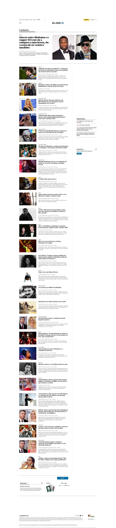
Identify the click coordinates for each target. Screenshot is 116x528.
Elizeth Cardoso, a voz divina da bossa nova (53, 364)
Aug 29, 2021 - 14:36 (52, 245)
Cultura (40, 378)
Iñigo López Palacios (42, 430)
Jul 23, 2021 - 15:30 (52, 353)
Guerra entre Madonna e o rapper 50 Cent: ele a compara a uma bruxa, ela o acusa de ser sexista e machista (34, 42)
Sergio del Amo (41, 150)
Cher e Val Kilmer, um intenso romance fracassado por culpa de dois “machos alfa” (53, 226)
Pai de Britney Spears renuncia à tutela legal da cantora (51, 319)
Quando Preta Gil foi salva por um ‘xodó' (52, 301)
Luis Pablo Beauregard (42, 121)
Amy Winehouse (41, 347)
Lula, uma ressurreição (84, 125)
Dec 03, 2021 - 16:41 (53, 74)
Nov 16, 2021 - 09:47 (52, 105)
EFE (39, 415)
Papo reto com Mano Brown (48, 272)
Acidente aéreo (41, 160)
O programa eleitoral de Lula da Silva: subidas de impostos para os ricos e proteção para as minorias (87, 129)
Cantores (24, 30)
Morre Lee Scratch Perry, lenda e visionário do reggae (49, 242)
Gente (39, 224)
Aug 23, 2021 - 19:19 (52, 290)
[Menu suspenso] (20, 23)
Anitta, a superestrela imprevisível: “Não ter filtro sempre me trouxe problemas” (52, 459)
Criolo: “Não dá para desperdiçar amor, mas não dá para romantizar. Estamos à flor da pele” (52, 211)
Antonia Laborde (41, 322)
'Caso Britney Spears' (42, 316)
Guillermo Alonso (41, 462)
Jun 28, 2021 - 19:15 (52, 462)
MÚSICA (39, 332)
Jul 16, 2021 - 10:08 (52, 366)
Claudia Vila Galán (42, 339)
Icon (39, 456)
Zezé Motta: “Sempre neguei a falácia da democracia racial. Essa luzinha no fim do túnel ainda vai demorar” (52, 257)
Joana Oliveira (41, 290)
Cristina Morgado (41, 105)
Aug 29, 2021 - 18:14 (48, 230)
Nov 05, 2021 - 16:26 (53, 167)
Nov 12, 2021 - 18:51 (56, 121)
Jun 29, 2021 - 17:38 (56, 447)
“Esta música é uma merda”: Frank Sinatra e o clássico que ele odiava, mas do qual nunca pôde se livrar (53, 395)
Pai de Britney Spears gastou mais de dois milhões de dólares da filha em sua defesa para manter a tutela (52, 381)
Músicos (40, 270)
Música (20, 35)
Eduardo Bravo (41, 399)
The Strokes (40, 425)
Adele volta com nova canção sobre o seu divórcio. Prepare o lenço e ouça (52, 195)
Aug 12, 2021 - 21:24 (54, 322)
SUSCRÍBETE (86, 19)
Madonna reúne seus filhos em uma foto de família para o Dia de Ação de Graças (53, 85)
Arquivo (48, 483)
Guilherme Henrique (42, 215)
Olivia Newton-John (42, 144)
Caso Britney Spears (42, 98)
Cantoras (40, 362)
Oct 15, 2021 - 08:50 (54, 198)
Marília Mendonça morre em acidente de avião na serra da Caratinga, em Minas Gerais (52, 163)
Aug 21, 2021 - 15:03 (52, 304)
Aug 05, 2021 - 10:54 (52, 339)
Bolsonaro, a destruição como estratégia (85, 122)
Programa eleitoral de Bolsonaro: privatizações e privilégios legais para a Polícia (86, 134)
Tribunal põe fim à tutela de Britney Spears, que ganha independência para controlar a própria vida (51, 117)
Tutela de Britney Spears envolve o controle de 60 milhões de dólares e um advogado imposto (52, 443)
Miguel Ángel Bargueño (42, 198)
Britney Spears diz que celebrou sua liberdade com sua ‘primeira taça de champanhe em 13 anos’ (50, 102)
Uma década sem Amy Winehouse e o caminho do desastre (50, 349)
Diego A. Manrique (41, 245)
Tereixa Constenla (41, 181)
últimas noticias (81, 118)
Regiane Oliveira (41, 167)
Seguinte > (63, 478)
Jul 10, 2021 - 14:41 (45, 385)
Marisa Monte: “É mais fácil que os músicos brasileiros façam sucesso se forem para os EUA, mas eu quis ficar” (53, 335)
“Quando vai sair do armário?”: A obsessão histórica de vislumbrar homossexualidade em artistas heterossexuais (53, 70)
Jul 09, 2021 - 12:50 (51, 399)
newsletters (80, 149)
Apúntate (79, 153)
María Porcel (21, 51)
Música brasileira (41, 129)
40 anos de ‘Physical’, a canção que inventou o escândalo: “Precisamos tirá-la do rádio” (53, 147)
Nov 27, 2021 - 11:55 (45, 88)
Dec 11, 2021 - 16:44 (31, 51)
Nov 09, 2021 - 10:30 (52, 150)
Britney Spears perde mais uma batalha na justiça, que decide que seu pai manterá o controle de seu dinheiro (53, 411)
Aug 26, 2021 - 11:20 (50, 274)
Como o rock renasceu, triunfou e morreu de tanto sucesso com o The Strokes (53, 427)
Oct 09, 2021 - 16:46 (54, 215)
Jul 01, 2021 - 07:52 (53, 415)
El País (39, 88)
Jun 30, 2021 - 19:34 (53, 430)
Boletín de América (25, 486)
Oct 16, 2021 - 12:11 (52, 181)
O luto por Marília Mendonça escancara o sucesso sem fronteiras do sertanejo (52, 131)
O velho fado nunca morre (47, 179)
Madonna (40, 83)
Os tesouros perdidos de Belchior (49, 287)
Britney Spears (41, 440)
